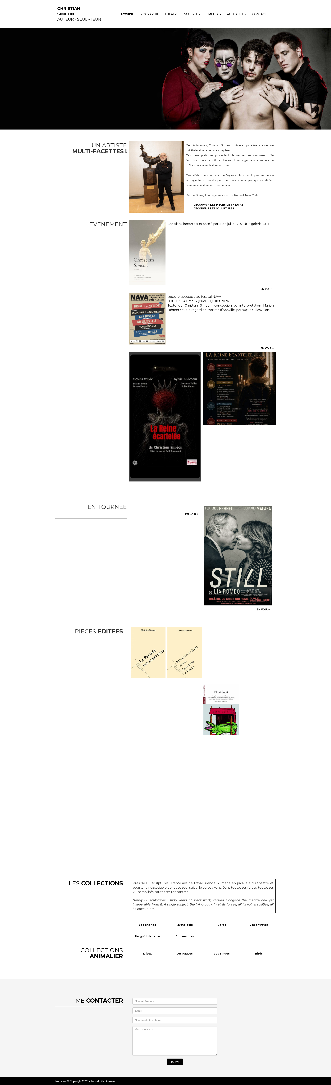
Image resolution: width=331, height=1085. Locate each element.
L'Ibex (147, 953)
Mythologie (184, 925)
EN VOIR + (267, 288)
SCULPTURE (193, 14)
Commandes (184, 936)
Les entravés (259, 925)
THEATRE (172, 14)
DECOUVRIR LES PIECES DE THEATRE (219, 204)
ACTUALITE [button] (236, 14)
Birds (259, 953)
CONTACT (259, 14)
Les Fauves (184, 953)
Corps (221, 925)
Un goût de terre (147, 936)
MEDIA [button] (213, 14)
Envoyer (174, 1062)
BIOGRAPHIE (149, 14)
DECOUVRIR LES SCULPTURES (213, 208)
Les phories (147, 925)
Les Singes (222, 953)
